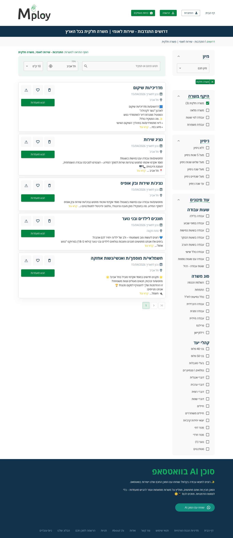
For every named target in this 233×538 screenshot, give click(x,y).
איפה (74, 61)
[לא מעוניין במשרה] (49, 90)
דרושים (211, 41)
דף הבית (210, 13)
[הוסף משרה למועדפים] (38, 90)
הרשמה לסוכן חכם (85, 530)
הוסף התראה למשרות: (53, 52)
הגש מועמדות (38, 102)
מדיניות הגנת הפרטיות (186, 530)
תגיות (104, 530)
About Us (118, 530)
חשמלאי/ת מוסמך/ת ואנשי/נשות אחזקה (127, 258)
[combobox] (123, 66)
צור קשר (145, 530)
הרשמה (166, 12)
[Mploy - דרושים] (34, 20)
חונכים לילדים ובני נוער (142, 218)
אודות (133, 530)
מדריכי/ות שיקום (148, 87)
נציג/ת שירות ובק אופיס (142, 183)
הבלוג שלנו (63, 530)
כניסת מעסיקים (141, 12)
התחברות (188, 12)
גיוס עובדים (46, 530)
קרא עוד (144, 127)
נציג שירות (153, 139)
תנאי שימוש (162, 530)
